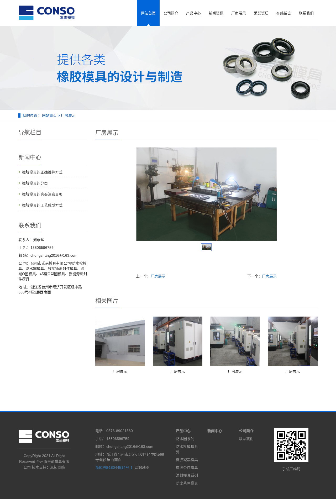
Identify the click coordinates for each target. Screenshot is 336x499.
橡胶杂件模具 (187, 467)
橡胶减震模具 (187, 460)
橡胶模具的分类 (35, 183)
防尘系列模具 (187, 483)
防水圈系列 (185, 439)
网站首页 (148, 13)
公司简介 (171, 13)
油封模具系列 (187, 475)
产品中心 (193, 13)
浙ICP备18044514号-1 (114, 467)
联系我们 (306, 13)
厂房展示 (238, 13)
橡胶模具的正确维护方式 (42, 172)
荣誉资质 (261, 13)
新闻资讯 (216, 13)
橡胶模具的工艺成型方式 (42, 205)
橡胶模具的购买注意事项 (42, 194)
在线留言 (283, 13)
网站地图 (142, 467)
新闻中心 (214, 431)
